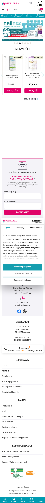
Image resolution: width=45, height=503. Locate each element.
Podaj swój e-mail (10, 201)
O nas (4, 365)
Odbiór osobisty (9, 432)
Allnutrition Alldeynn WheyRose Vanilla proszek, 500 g (33, 75)
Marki (4, 411)
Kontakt (5, 371)
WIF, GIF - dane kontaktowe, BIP (15, 451)
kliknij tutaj (22, 187)
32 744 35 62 (22, 302)
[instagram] (25, 311)
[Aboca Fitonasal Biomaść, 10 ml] (12, 63)
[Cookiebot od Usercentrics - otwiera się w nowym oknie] (32, 221)
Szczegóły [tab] (20, 228)
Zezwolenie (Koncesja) (11, 456)
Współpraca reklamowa (12, 386)
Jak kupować (7, 421)
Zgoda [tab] (7, 228)
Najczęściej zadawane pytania (15, 437)
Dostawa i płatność (10, 427)
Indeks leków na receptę (12, 416)
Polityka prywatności (11, 381)
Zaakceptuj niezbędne (22, 280)
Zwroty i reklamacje (10, 392)
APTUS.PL (33, 494)
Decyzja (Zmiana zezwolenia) (14, 462)
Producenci (7, 406)
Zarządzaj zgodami (21, 273)
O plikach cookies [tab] (35, 228)
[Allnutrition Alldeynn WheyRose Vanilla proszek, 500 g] (33, 63)
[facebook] (19, 311)
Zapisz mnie (22, 212)
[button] (14, 43)
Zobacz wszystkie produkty (31, 99)
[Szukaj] (8, 10)
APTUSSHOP (31, 491)
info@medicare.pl (22, 305)
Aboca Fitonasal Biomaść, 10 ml (12, 76)
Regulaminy (7, 376)
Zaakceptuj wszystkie (22, 267)
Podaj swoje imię (10, 192)
